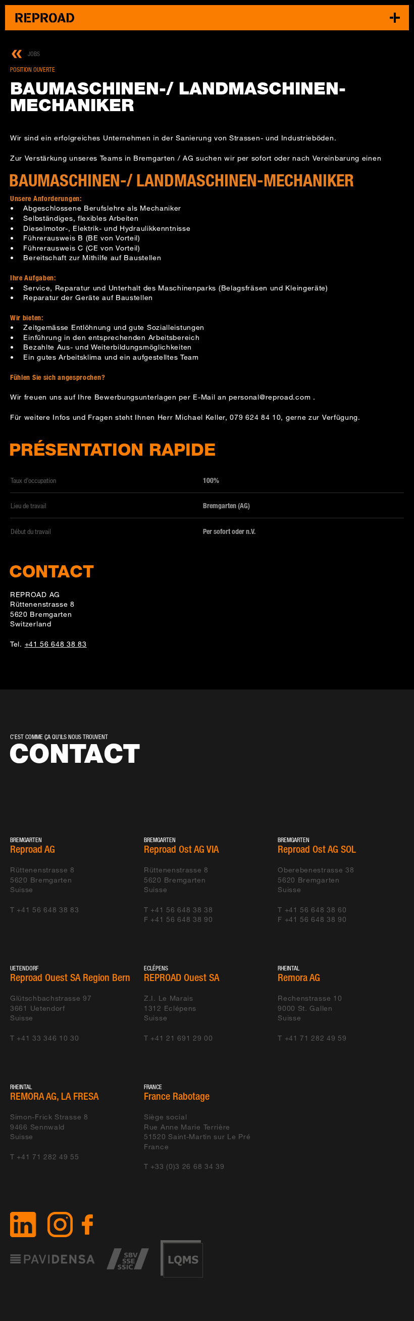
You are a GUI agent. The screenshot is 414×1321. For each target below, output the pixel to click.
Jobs (34, 54)
